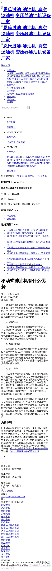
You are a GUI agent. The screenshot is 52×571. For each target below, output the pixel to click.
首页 (19, 176)
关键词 (10, 102)
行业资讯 (11, 88)
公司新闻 (20, 88)
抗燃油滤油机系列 (27, 76)
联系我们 (11, 94)
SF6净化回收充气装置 (17, 82)
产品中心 (11, 70)
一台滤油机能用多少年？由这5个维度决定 (27, 230)
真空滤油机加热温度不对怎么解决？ (24, 264)
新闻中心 (11, 85)
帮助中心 (11, 99)
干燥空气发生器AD (38, 82)
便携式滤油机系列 (20, 79)
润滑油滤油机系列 (34, 73)
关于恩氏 (11, 91)
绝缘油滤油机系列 (15, 73)
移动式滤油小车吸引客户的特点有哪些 (29, 448)
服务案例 (11, 96)
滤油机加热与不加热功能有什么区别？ (25, 233)
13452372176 (7, 491)
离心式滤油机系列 (36, 157)
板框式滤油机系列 (39, 79)
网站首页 (5, 65)
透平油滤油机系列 (27, 160)
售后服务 (30, 94)
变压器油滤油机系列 (17, 157)
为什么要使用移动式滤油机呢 (24, 451)
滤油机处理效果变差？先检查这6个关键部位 (28, 267)
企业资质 (20, 94)
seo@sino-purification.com (13, 496)
